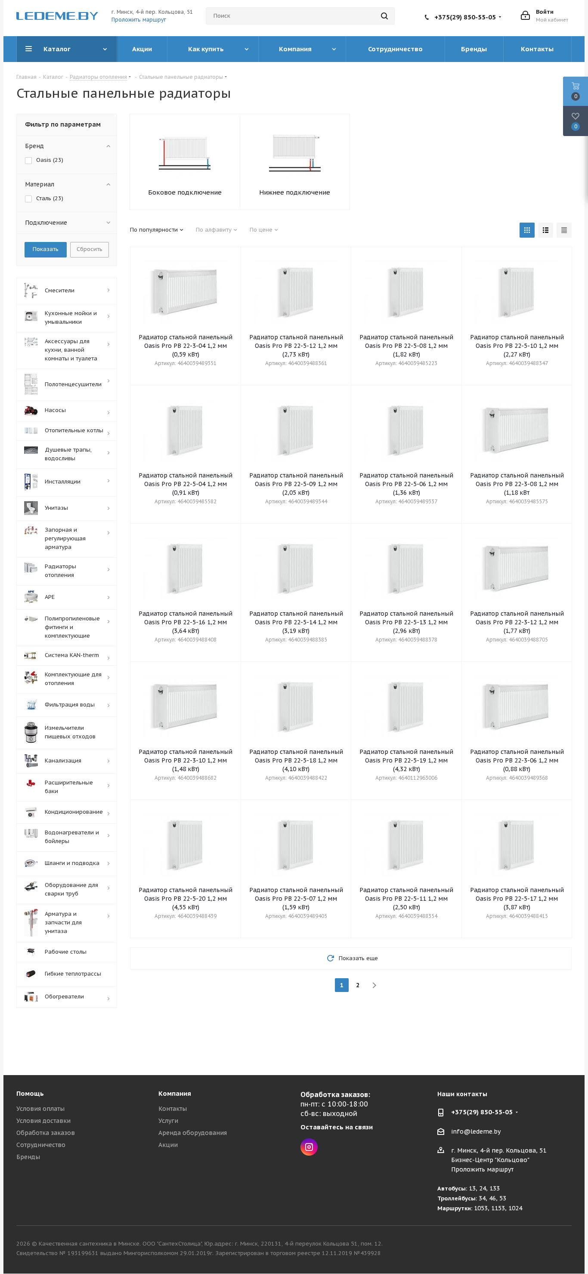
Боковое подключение (185, 192)
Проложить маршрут (138, 19)
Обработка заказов (45, 1133)
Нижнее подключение (294, 192)
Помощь (30, 1093)
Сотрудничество (40, 1145)
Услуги (168, 1121)
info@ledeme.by (476, 1131)
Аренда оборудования (192, 1133)
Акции (168, 1145)
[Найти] (384, 16)
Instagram (309, 1147)
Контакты (172, 1109)
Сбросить (89, 249)
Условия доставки (43, 1121)
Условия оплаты (40, 1109)
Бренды (28, 1157)
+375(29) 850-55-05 (465, 17)
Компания (174, 1093)
